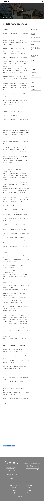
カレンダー (34, 66)
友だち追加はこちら (30, 469)
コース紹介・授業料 (29, 485)
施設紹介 (14, 490)
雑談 (33, 82)
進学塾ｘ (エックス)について (15, 485)
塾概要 (15, 492)
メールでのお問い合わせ (10, 474)
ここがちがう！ (14, 487)
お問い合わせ (29, 490)
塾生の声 (34, 72)
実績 (33, 75)
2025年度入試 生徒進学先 (35, 37)
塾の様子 (34, 69)
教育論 (33, 79)
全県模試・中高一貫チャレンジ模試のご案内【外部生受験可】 (36, 48)
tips (8, 25)
